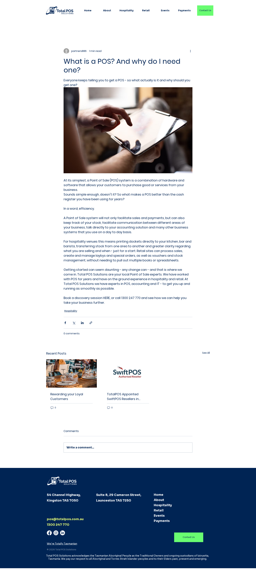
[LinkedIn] (62, 532)
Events (159, 516)
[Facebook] (49, 532)
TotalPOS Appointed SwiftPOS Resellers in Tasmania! (123, 396)
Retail (159, 510)
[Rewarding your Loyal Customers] (71, 373)
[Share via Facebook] (65, 322)
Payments (162, 521)
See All (206, 353)
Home (158, 495)
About (159, 500)
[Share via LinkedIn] (82, 322)
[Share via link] (90, 322)
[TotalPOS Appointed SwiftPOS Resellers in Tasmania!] (128, 373)
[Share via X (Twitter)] (73, 322)
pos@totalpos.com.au (65, 519)
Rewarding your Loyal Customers (66, 396)
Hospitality (70, 311)
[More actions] (190, 51)
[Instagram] (55, 532)
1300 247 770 (58, 525)
